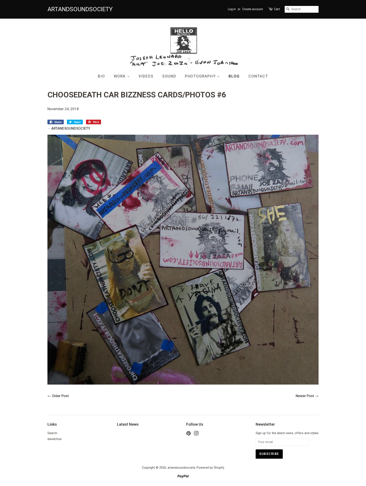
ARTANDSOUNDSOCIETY (70, 128)
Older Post (60, 396)
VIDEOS (146, 76)
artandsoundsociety (181, 467)
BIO (101, 76)
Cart (277, 9)
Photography (201, 76)
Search (52, 433)
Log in (232, 9)
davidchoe (54, 439)
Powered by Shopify (210, 467)
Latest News (128, 424)
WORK (120, 76)
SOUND (169, 76)
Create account (252, 9)
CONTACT (258, 76)
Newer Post (305, 396)
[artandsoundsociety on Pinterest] (188, 434)
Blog (234, 76)
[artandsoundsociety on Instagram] (196, 434)
